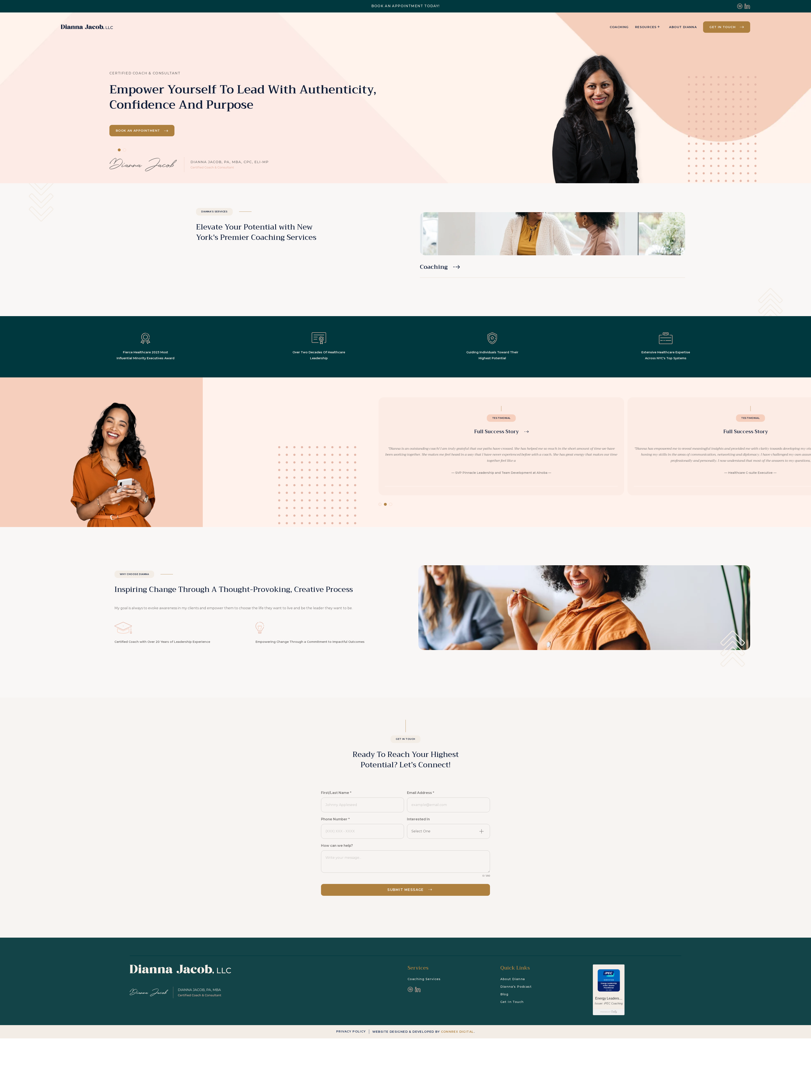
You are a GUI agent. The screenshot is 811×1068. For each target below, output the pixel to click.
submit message (405, 890)
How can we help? (337, 846)
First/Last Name (336, 793)
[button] (501, 446)
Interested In (418, 819)
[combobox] (448, 831)
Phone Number (335, 819)
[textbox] (443, 831)
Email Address (420, 793)
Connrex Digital (457, 1032)
